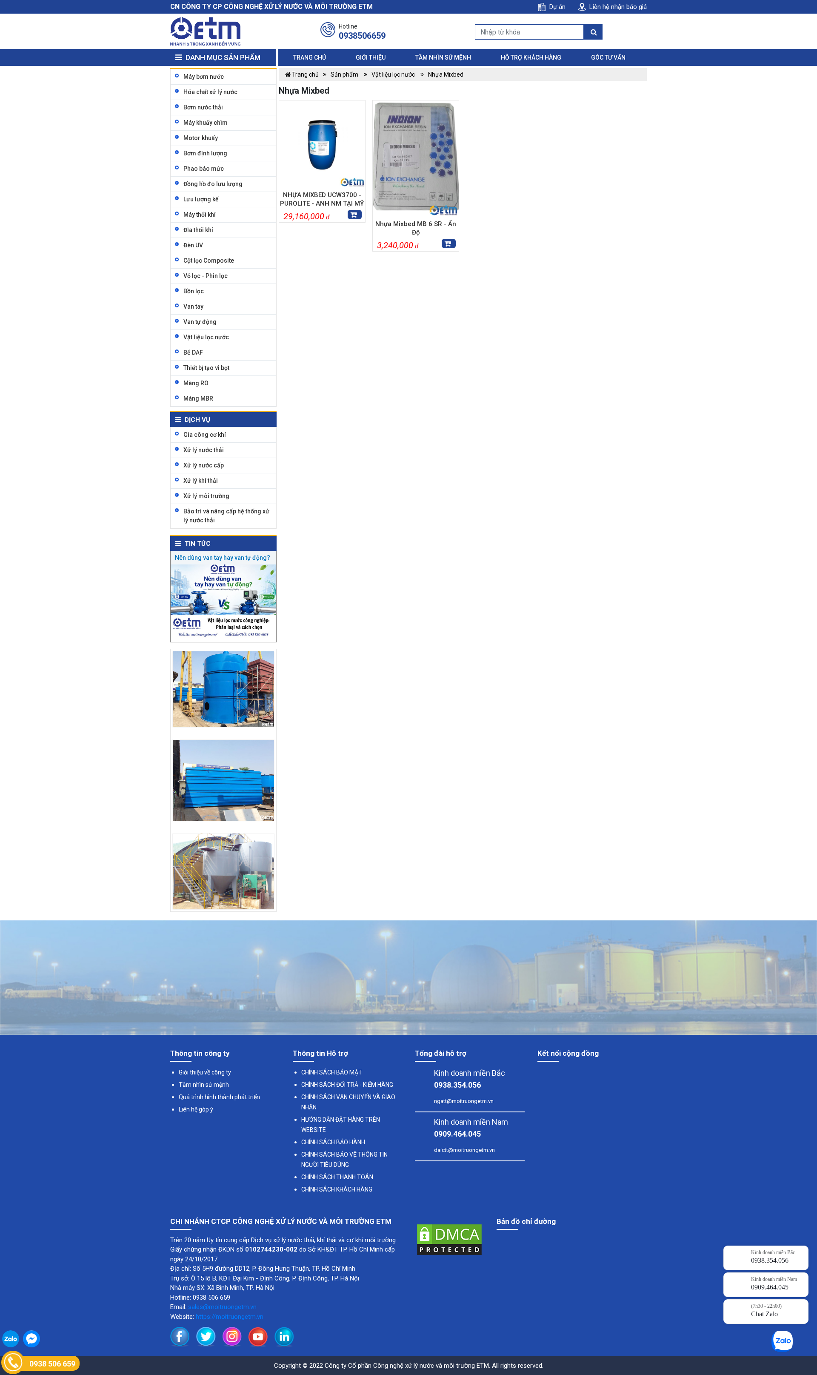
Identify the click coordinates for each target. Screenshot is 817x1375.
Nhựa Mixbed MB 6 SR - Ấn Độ (415, 228)
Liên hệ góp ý (196, 1109)
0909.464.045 (457, 1133)
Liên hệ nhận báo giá (618, 7)
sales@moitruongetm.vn (222, 1307)
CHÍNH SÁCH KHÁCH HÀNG (336, 1189)
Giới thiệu (371, 57)
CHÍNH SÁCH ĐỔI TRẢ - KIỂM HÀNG (347, 1084)
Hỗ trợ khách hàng (531, 57)
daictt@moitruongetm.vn (464, 1150)
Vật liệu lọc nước (393, 74)
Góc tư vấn (608, 57)
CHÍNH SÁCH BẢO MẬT (331, 1072)
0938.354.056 (457, 1084)
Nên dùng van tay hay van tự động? (222, 557)
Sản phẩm (345, 74)
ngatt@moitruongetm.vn (464, 1101)
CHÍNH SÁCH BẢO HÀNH (333, 1142)
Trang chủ (309, 57)
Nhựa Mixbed (445, 74)
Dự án (557, 7)
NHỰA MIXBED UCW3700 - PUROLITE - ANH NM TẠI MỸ (322, 199)
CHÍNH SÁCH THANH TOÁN (337, 1177)
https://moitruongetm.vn (229, 1317)
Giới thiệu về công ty (205, 1072)
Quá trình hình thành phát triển (219, 1097)
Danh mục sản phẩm (222, 57)
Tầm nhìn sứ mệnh (443, 57)
